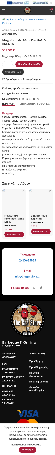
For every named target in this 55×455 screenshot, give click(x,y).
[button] (14, 234)
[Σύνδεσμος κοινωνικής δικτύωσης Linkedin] (27, 99)
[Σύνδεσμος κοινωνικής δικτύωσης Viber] (38, 99)
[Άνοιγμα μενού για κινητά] (4, 10)
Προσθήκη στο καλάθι (29, 64)
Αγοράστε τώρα (13, 72)
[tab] (8, 104)
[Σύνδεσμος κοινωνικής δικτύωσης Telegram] (34, 99)
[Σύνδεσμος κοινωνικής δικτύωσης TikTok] (41, 288)
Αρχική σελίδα (9, 30)
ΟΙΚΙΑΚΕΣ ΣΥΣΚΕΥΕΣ (32, 30)
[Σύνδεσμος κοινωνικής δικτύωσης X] (23, 99)
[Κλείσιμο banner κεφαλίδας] (51, 3)
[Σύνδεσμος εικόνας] (27, 319)
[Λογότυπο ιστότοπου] (27, 10)
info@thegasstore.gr (27, 276)
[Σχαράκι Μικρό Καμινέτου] (41, 201)
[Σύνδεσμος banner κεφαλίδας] (23, 3)
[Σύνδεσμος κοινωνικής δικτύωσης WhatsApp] (30, 99)
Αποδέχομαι (27, 449)
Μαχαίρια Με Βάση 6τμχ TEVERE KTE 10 (14, 219)
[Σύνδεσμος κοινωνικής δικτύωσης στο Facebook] (19, 99)
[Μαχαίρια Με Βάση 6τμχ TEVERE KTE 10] (14, 201)
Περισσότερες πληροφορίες (26, 445)
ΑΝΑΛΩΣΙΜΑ (9, 33)
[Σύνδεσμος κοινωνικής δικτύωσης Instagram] (34, 288)
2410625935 (27, 260)
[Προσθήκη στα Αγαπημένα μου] (23, 191)
